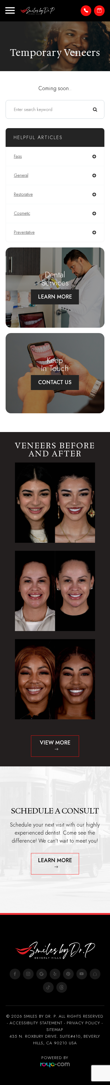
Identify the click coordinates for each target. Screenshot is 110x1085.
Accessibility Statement (36, 1023)
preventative (24, 232)
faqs (18, 156)
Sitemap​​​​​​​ (54, 1030)
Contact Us (55, 382)
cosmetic (22, 213)
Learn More (55, 297)
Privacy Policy (83, 1023)
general (21, 175)
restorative (23, 194)
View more (55, 743)
